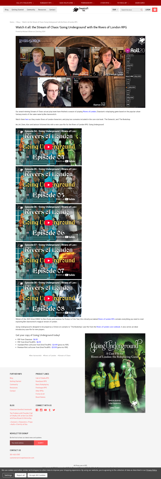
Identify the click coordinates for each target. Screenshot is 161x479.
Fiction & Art (122, 3)
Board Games (140, 3)
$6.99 (35, 339)
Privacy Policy (151, 470)
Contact (52, 9)
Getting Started (18, 9)
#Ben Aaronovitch (35, 355)
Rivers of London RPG (106, 319)
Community (31, 9)
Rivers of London (89, 112)
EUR (114, 9)
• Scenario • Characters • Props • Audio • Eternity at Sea (21, 423)
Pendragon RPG (87, 3)
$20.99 (54, 347)
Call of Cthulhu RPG (24, 3)
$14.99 (55, 345)
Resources (42, 9)
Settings (8, 475)
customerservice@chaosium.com (22, 457)
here (27, 119)
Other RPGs (105, 3)
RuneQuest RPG (46, 3)
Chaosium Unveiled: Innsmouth (21, 409)
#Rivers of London (49, 355)
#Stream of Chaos (64, 355)
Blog (6, 9)
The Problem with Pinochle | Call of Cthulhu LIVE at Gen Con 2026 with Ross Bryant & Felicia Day (21, 415)
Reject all (21, 475)
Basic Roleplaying (66, 3)
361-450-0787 (15, 454)
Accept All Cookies (37, 475)
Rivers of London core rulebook (108, 327)
